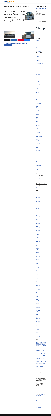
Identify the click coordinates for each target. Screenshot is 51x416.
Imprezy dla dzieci (38, 48)
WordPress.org (38, 408)
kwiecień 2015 (38, 263)
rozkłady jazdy (44, 363)
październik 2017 (38, 230)
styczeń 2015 (37, 267)
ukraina (38, 366)
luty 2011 (37, 328)
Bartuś (37, 77)
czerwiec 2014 (38, 277)
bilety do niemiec (39, 346)
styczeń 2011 (37, 329)
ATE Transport (38, 74)
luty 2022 (37, 209)
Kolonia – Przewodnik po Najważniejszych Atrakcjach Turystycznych (39, 24)
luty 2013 (37, 299)
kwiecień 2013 (38, 296)
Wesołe (37, 169)
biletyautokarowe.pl (37, 345)
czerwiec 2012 (38, 310)
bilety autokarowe (42, 344)
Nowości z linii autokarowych (30, 1)
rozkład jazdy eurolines (42, 359)
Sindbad (37, 365)
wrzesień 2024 (38, 198)
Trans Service (38, 161)
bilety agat (39, 344)
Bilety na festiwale (38, 51)
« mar (36, 187)
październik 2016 (38, 238)
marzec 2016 (37, 248)
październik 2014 (38, 271)
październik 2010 (38, 333)
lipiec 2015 (37, 259)
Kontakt (46, 1)
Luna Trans (37, 111)
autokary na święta (41, 343)
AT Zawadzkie (38, 73)
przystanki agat (43, 353)
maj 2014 (37, 278)
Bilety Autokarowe (22, 1)
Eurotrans (37, 96)
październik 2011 (38, 321)
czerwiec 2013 (38, 293)
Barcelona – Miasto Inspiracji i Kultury (41, 21)
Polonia (37, 129)
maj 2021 (37, 212)
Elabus (37, 89)
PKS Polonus (38, 125)
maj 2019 (37, 226)
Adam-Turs (37, 67)
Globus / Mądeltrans (38, 103)
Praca (36, 135)
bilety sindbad (39, 350)
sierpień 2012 (38, 307)
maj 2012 (37, 311)
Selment (37, 147)
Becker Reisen (38, 78)
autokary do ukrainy (39, 342)
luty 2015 (37, 266)
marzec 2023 (37, 205)
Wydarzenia (37, 40)
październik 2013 (38, 288)
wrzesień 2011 (38, 322)
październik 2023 (38, 201)
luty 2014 (37, 282)
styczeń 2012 (37, 317)
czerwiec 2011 (38, 325)
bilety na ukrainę (42, 349)
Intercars (37, 107)
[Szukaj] (46, 369)
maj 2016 (37, 245)
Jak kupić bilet (37, 1)
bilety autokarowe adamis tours (17, 43)
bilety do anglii (41, 345)
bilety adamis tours (8, 43)
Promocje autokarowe (39, 136)
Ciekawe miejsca (38, 84)
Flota (36, 99)
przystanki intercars (38, 355)
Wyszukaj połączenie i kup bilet (41, 8)
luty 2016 (37, 249)
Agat (36, 70)
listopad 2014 (38, 270)
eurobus (43, 350)
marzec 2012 (37, 314)
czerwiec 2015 (38, 260)
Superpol (37, 157)
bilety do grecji (24, 43)
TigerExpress (37, 158)
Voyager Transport (38, 165)
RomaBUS (37, 140)
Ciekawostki (37, 85)
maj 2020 (37, 219)
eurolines (45, 350)
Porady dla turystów (38, 132)
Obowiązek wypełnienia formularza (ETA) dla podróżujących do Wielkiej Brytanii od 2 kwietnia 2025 (41, 19)
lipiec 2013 (37, 292)
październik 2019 (38, 223)
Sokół (36, 154)
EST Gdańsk (37, 92)
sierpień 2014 (38, 274)
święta (42, 366)
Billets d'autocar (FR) (38, 59)
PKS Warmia (37, 128)
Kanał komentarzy (38, 407)
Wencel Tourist (38, 168)
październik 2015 (38, 255)
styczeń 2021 (37, 215)
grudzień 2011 (38, 318)
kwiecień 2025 (38, 193)
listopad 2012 (38, 303)
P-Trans (37, 124)
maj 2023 (37, 204)
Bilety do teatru (38, 43)
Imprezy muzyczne (38, 44)
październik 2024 (38, 197)
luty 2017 (37, 233)
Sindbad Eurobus (38, 151)
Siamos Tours (38, 150)
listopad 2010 (38, 332)
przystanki (40, 353)
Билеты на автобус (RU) (39, 63)
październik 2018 (38, 227)
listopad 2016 (38, 237)
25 (42, 183)
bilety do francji (45, 345)
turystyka (37, 366)
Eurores (37, 95)
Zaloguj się (37, 404)
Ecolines (37, 88)
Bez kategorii (37, 81)
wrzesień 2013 (38, 289)
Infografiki (37, 106)
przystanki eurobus (38, 354)
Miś (36, 118)
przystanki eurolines (43, 354)
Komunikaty (37, 110)
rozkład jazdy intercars (39, 361)
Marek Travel (37, 114)
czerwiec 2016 (38, 244)
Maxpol (37, 117)
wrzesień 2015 (38, 256)
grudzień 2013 (38, 285)
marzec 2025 (37, 194)
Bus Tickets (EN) (38, 56)
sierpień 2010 (38, 336)
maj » (38, 187)
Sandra (37, 146)
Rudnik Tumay (38, 143)
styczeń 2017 (37, 234)
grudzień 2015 (38, 252)
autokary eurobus (37, 343)
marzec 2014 (37, 281)
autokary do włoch (44, 342)
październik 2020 (38, 216)
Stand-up (37, 47)
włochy (41, 366)
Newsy (37, 121)
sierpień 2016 (38, 241)
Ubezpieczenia (42, 1)
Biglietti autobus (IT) (38, 60)
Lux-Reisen (37, 113)
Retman (37, 139)
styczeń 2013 (37, 300)
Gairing (37, 100)
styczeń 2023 (37, 208)
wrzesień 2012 (38, 306)
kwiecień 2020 (38, 220)
